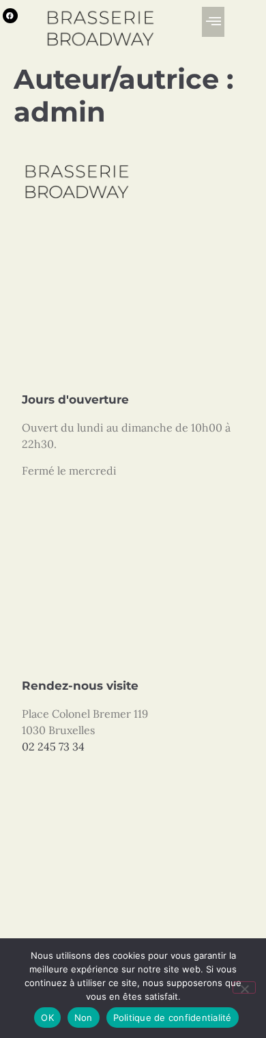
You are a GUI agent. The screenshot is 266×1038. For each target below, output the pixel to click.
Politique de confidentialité (172, 1017)
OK (47, 1017)
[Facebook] (10, 15)
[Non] (244, 987)
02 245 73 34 (53, 746)
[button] (213, 22)
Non (83, 1017)
